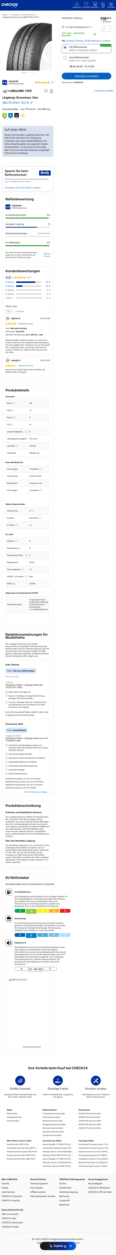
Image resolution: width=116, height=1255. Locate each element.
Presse (5, 1187)
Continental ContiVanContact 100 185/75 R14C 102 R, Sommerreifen (58, 1148)
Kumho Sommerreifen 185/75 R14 (21, 1159)
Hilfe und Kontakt (10, 1214)
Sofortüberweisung (68, 1192)
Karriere (5, 1183)
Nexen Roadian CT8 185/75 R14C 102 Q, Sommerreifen (58, 1144)
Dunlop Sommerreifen (52, 1135)
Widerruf (75, 1243)
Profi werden (36, 1187)
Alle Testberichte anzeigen (35, 792)
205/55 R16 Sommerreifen (90, 1124)
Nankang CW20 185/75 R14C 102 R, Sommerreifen (58, 1155)
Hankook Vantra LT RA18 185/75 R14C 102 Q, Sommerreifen (58, 1162)
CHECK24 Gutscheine (12, 1222)
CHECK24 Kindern (99, 1187)
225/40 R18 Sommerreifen (90, 1121)
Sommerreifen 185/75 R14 (18, 1144)
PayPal (62, 1183)
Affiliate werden (38, 1192)
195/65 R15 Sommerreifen (89, 1117)
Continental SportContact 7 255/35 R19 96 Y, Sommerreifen (94, 1166)
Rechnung (64, 1196)
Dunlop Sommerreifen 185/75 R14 (21, 1155)
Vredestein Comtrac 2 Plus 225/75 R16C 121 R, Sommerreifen (94, 1159)
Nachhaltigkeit (95, 1183)
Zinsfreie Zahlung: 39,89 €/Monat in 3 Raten (88, 41)
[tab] (23, 72)
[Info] (14, 403)
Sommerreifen (13, 1121)
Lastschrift (64, 1200)
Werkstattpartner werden (42, 1196)
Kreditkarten (65, 1187)
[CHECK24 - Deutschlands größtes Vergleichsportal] (10, 5)
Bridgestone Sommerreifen (54, 1124)
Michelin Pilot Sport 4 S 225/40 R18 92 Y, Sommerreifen (94, 1162)
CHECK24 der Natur (100, 1192)
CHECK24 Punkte (10, 1226)
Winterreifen (12, 1113)
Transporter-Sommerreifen (22, 15)
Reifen (5, 15)
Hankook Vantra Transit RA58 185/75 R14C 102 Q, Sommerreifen (58, 1151)
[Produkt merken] (46, 91)
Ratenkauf (64, 1204)
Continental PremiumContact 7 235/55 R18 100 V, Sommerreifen (94, 1144)
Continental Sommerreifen (54, 1113)
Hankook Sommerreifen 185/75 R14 (22, 1151)
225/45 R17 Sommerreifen (90, 1128)
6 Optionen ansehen (104, 90)
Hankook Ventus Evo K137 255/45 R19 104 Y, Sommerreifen (94, 1151)
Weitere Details (47, 255)
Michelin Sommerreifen (53, 1121)
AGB (39, 1243)
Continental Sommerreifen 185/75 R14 (22, 1148)
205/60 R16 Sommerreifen (90, 1113)
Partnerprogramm (39, 1183)
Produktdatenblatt (32, 1047)
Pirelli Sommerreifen (51, 1117)
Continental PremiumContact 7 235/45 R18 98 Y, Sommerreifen (94, 1148)
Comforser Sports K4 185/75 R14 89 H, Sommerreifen (58, 1166)
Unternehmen (8, 1192)
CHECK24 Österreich (12, 1196)
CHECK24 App (9, 1218)
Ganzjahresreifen (14, 1117)
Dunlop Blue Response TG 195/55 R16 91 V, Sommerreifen (94, 1155)
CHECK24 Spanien (11, 1200)
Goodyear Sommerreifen (53, 1132)
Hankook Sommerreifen (53, 1128)
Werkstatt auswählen (86, 76)
